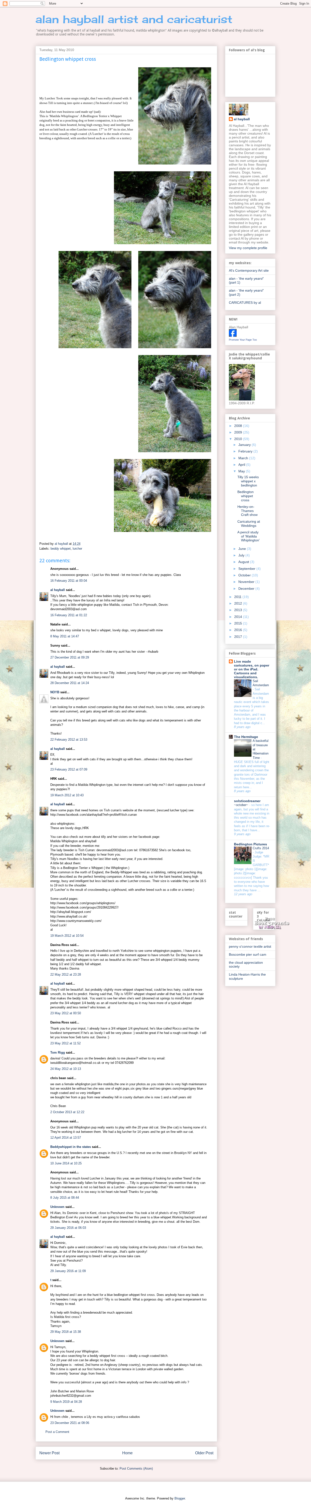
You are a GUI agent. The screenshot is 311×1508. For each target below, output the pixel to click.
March (243, 458)
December (246, 588)
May (242, 471)
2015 (238, 623)
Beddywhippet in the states (70, 1147)
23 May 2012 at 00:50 (65, 1013)
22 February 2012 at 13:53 (68, 739)
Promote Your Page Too (243, 339)
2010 (238, 439)
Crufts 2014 (261, 848)
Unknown (57, 1207)
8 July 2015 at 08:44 (64, 1197)
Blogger (179, 1498)
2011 (238, 597)
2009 (238, 432)
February (245, 451)
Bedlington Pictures (250, 844)
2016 (238, 630)
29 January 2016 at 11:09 (68, 1271)
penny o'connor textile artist (250, 946)
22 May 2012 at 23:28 (65, 974)
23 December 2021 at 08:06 (69, 1423)
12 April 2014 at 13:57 (65, 1137)
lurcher (77, 548)
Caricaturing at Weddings (248, 524)
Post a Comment (57, 1432)
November (246, 582)
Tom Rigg (57, 1052)
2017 (238, 637)
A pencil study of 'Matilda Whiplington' (248, 536)
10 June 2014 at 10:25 (66, 1163)
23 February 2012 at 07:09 (68, 769)
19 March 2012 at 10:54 (67, 935)
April (242, 465)
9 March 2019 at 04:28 (66, 1402)
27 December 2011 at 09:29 (69, 657)
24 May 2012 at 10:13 (65, 1069)
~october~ (241, 805)
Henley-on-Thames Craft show (247, 511)
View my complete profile (248, 248)
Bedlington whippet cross (245, 496)
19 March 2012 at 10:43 (67, 795)
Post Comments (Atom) (136, 1468)
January (245, 445)
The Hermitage (246, 737)
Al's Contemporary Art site (249, 270)
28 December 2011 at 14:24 (69, 683)
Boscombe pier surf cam (247, 954)
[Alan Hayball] (233, 336)
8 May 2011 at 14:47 (64, 636)
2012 (238, 603)
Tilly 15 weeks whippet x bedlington (248, 481)
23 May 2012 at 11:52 (65, 1043)
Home (127, 1453)
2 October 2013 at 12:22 (67, 1112)
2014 (238, 617)
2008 (238, 426)
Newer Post (49, 1453)
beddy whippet (61, 548)
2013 (238, 610)
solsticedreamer (247, 801)
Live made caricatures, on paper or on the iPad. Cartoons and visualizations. (251, 669)
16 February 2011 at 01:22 (68, 615)
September (247, 569)
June (242, 549)
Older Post (204, 1453)
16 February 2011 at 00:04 (68, 580)
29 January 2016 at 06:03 (68, 1228)
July (241, 555)
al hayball (57, 590)
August (244, 562)
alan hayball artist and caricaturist (133, 19)
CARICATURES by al (245, 302)
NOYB (54, 692)
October (245, 575)
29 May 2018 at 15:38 (65, 1332)
